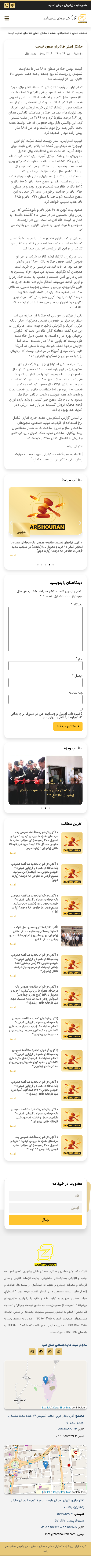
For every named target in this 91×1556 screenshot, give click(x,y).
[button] (11, 523)
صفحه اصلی (79, 33)
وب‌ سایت (76, 692)
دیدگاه (77, 604)
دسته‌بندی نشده (59, 33)
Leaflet (46, 1492)
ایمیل (77, 675)
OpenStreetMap (62, 1492)
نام (79, 658)
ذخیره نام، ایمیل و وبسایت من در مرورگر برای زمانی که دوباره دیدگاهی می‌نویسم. (47, 715)
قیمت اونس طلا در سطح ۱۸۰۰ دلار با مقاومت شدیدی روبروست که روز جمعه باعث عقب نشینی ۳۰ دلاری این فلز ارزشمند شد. (46, 74)
